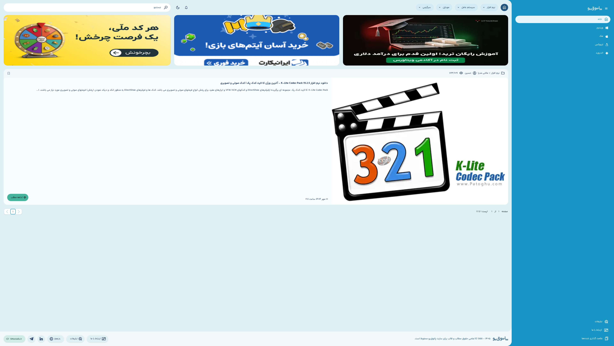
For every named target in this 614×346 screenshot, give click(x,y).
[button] (13, 211)
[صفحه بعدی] (7, 211)
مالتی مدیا (483, 73)
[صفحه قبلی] (19, 211)
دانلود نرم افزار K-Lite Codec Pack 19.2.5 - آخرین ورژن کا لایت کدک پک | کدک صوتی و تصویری (274, 83)
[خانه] (504, 7)
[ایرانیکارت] (256, 40)
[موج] (425, 40)
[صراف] (87, 40)
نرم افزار (495, 73)
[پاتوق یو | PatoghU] (595, 8)
